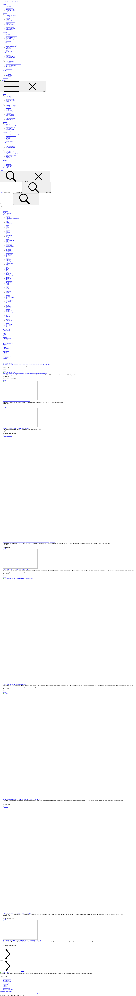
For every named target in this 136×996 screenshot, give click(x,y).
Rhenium (8, 292)
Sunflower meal (9, 310)
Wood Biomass (9, 324)
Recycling (5, 353)
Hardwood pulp (9, 263)
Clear (1, 192)
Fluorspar (8, 256)
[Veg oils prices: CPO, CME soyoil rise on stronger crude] (20, 568)
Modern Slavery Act (18, 993)
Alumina (8, 216)
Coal (7, 236)
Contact (1, 1)
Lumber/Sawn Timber (11, 275)
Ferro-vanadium (9, 253)
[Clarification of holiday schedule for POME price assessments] (20, 399)
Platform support (6, 988)
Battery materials (9, 223)
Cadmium (8, 230)
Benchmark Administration (6, 991)
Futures (4, 334)
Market (4, 340)
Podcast (4, 347)
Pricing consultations (7, 349)
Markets (4, 4)
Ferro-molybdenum (10, 246)
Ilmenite (7, 264)
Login (17, 1)
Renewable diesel (7, 356)
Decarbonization (6, 329)
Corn (7, 241)
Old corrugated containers (8, 343)
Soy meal (8, 303)
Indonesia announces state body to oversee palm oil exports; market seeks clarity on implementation (25, 373)
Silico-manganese (10, 297)
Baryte (7, 222)
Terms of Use (3, 993)
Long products (9, 273)
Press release (5, 348)
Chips (7, 231)
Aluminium (8, 217)
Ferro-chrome (9, 244)
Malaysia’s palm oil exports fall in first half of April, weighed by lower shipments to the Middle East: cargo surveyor (29, 542)
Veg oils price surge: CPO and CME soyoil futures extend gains (17, 913)
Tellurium (8, 314)
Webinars (5, 358)
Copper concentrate (10, 240)
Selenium (8, 296)
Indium (7, 265)
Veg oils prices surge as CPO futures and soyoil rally (14, 684)
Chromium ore (9, 235)
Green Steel (5, 335)
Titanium (8, 316)
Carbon (4, 212)
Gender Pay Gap (36, 993)
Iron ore (7, 268)
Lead (7, 269)
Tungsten (8, 319)
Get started (5, 78)
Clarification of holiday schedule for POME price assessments (16, 401)
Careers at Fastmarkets (8, 989)
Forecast (5, 331)
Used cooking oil (9, 320)
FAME (7, 242)
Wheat (7, 323)
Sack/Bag (8, 295)
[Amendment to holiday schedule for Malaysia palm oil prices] (20, 427)
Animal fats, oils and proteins (12, 218)
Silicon (7, 298)
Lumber (7, 274)
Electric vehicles (6, 330)
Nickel (7, 283)
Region (4, 354)
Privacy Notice (10, 993)
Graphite (8, 260)
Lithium (7, 270)
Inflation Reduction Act (8, 338)
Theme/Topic (6, 357)
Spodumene (8, 306)
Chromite (8, 232)
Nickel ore (8, 284)
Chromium (8, 233)
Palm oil (7, 287)
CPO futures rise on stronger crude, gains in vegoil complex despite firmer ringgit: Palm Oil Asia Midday (26, 364)
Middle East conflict (7, 342)
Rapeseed (8, 289)
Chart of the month (7, 213)
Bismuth (7, 227)
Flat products (8, 255)
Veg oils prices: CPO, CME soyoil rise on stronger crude (15, 569)
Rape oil (7, 288)
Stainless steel (9, 307)
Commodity (5, 214)
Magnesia (8, 277)
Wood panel (8, 325)
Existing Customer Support (9, 1)
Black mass (8, 228)
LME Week (5, 339)
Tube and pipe (9, 317)
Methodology (6, 982)
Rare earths (8, 291)
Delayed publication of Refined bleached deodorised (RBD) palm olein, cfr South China (22, 940)
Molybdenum (9, 282)
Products (5, 32)
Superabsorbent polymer (11, 312)
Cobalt (7, 237)
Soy (6, 302)
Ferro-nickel (8, 247)
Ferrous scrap (9, 254)
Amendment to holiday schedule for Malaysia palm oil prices (16, 428)
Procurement (5, 352)
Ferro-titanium (9, 250)
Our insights (5, 984)
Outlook (5, 344)
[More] (3, 14)
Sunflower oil (9, 311)
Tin (6, 315)
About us (5, 70)
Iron (7, 267)
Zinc (7, 326)
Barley (7, 221)
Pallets (7, 286)
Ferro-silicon (8, 249)
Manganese (8, 279)
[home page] (3, 80)
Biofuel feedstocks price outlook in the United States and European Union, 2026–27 (21, 799)
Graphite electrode (10, 261)
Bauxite (7, 225)
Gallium (7, 258)
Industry (5, 337)
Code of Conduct (28, 993)
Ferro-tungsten (9, 251)
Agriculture (5, 211)
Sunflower (8, 309)
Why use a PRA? (7, 981)
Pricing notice (6, 351)
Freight (4, 333)
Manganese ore (9, 281)
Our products (6, 980)
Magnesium (8, 278)
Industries (5, 13)
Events (4, 58)
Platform (5, 42)
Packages (5, 345)
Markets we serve (7, 979)
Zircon (7, 328)
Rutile (7, 293)
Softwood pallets (9, 300)
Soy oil (7, 305)
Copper (7, 239)
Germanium (8, 259)
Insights (4, 52)
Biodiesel (8, 226)
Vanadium (8, 321)
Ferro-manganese (9, 245)
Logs (7, 272)
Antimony (8, 219)
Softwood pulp (9, 301)
